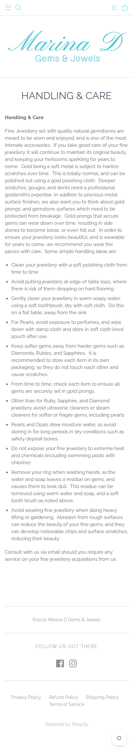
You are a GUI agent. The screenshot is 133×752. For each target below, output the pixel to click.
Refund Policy (63, 697)
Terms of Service (66, 704)
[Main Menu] (8, 8)
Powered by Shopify (66, 724)
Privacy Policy (26, 697)
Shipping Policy (102, 697)
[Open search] (18, 8)
